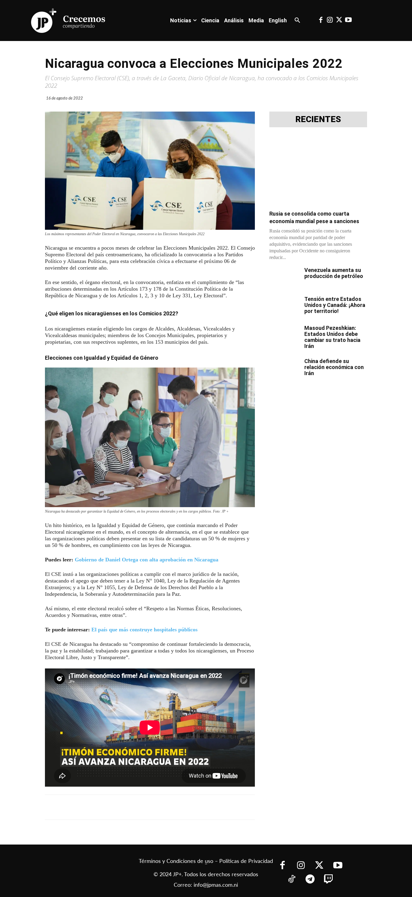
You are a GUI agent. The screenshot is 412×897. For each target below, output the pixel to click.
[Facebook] (321, 20)
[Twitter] (339, 20)
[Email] (164, 807)
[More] (192, 807)
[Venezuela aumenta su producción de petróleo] (284, 277)
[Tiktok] (291, 879)
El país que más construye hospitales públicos (144, 630)
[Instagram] (330, 20)
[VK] (150, 807)
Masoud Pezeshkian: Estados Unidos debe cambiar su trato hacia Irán (332, 337)
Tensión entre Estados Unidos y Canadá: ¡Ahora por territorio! (334, 305)
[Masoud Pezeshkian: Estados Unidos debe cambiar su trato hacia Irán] (284, 335)
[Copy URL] (178, 807)
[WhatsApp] (137, 807)
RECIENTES (318, 119)
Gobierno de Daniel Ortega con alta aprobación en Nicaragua (146, 560)
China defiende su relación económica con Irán (334, 367)
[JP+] (68, 20)
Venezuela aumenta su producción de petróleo (333, 273)
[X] (109, 807)
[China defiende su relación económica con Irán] (284, 368)
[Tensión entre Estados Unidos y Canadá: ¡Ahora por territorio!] (284, 306)
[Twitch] (328, 879)
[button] (297, 20)
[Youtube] (348, 20)
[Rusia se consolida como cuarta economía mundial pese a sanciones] (318, 170)
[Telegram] (123, 807)
